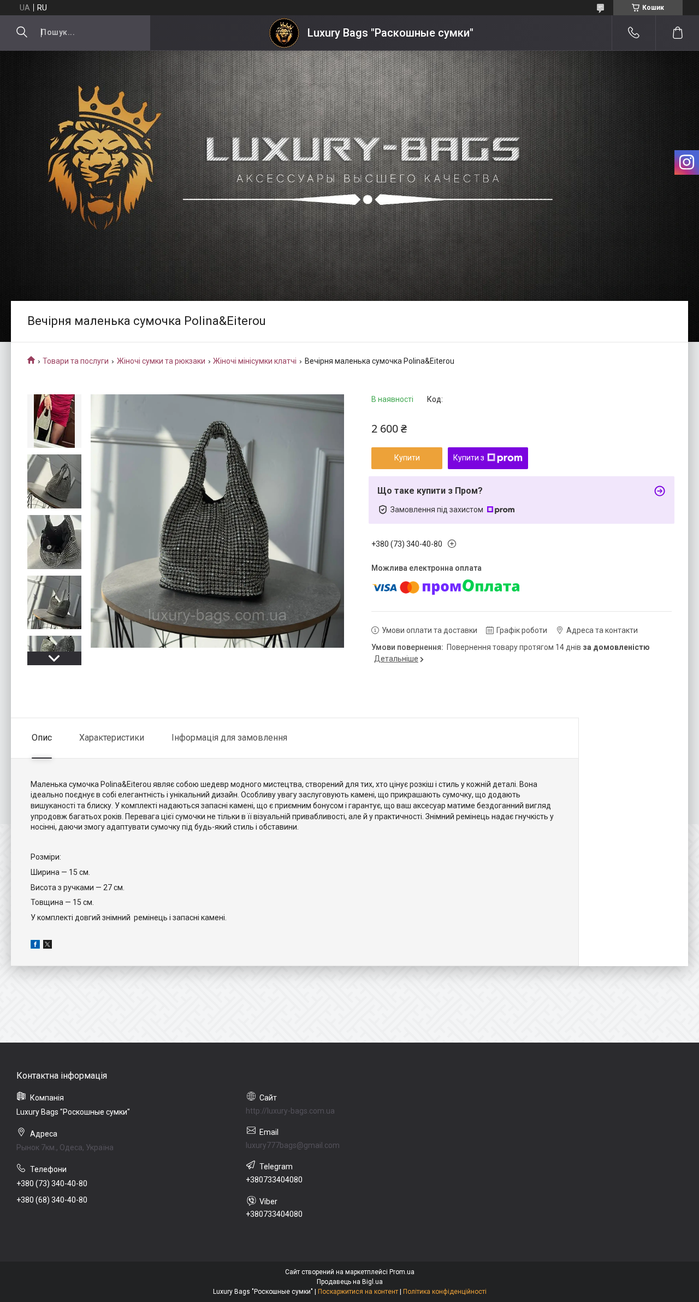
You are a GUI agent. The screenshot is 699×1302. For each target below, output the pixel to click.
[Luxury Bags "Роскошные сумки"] (284, 33)
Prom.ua (401, 1272)
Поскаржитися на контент (358, 1291)
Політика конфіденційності (445, 1291)
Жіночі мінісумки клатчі (255, 361)
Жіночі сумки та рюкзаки (161, 361)
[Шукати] (22, 32)
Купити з (468, 457)
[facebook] (35, 946)
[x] (47, 946)
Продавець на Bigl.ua (350, 1282)
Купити (407, 457)
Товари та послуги (76, 361)
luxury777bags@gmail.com (293, 1145)
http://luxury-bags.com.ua (290, 1110)
